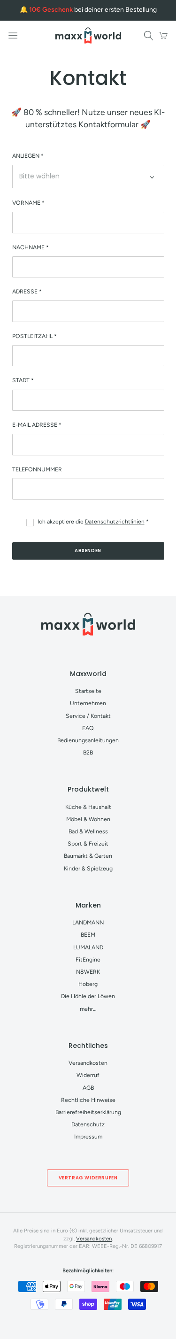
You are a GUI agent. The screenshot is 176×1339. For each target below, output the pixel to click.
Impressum (88, 1136)
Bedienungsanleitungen (88, 740)
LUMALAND (88, 947)
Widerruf (88, 1074)
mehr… (88, 1008)
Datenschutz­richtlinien (115, 521)
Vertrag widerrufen (88, 1178)
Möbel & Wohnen (88, 819)
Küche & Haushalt (88, 806)
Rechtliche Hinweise (88, 1099)
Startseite (88, 690)
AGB (88, 1087)
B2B (88, 752)
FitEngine (88, 959)
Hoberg (88, 983)
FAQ (88, 727)
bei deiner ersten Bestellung (93, 10)
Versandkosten (88, 1062)
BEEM (88, 934)
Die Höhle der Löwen (88, 996)
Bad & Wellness (88, 831)
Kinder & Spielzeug (88, 868)
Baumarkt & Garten (88, 855)
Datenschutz (88, 1124)
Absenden (88, 550)
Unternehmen (88, 703)
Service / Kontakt (88, 715)
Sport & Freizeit (88, 843)
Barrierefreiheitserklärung (88, 1112)
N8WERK (88, 971)
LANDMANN (88, 922)
